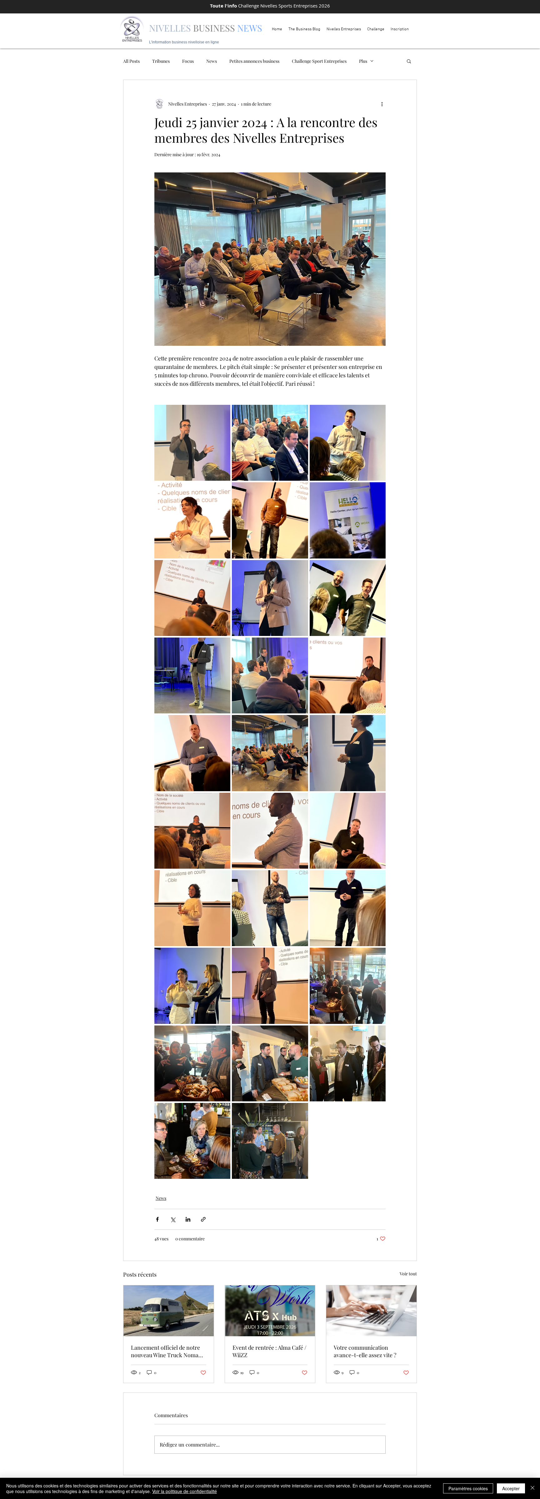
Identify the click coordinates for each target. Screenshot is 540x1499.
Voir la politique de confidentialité (184, 1491)
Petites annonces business (254, 61)
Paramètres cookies (468, 1488)
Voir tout (408, 1274)
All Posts (131, 61)
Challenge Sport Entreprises (319, 61)
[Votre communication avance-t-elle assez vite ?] (371, 1310)
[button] (409, 60)
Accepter (511, 1488)
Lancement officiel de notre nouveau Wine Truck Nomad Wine (166, 1351)
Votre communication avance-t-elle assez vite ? (365, 1351)
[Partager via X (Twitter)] (173, 1219)
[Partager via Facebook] (157, 1219)
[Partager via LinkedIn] (188, 1219)
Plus (363, 61)
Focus (188, 61)
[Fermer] (532, 1488)
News (211, 61)
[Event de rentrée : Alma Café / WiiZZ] (270, 1310)
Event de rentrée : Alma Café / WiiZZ (269, 1351)
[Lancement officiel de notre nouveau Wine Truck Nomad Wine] (168, 1310)
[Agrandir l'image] (192, 443)
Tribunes (161, 61)
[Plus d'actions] (382, 103)
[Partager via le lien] (203, 1219)
